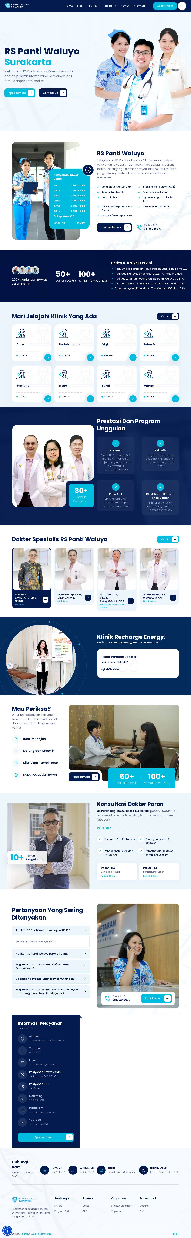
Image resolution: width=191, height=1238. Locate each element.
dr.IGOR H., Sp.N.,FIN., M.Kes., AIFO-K (69, 596)
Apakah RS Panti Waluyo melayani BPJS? (43, 930)
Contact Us (50, 93)
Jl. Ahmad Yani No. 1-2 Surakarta (46, 1040)
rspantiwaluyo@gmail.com (43, 1064)
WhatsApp (87, 1167)
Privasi (175, 1234)
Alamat (34, 1036)
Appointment (165, 6)
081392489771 (153, 229)
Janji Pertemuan (111, 227)
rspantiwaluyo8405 (39, 1124)
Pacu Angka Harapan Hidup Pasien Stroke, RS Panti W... (151, 269)
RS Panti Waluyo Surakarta (36, 1234)
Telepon (34, 1048)
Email (32, 1060)
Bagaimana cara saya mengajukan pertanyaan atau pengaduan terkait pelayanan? (48, 991)
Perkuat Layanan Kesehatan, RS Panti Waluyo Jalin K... (150, 278)
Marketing (36, 1096)
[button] (7, 1230)
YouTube (35, 1120)
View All (165, 316)
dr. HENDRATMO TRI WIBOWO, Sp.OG (154, 596)
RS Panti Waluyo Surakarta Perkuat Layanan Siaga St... (150, 283)
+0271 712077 (36, 1052)
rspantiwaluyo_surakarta (42, 1112)
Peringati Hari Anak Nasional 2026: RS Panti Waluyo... (149, 274)
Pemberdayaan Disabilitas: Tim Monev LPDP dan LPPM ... (151, 288)
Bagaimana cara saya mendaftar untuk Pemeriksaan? (42, 966)
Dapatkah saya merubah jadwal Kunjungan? (45, 979)
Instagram (36, 1108)
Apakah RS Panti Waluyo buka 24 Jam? (42, 953)
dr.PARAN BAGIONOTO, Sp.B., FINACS (26, 598)
